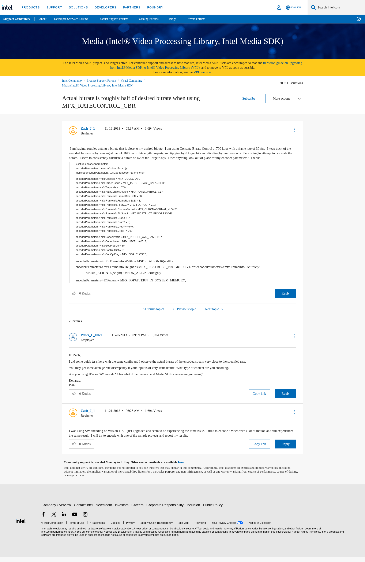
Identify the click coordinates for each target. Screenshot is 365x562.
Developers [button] (102, 7)
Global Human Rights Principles (301, 537)
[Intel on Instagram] (85, 519)
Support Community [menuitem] (17, 19)
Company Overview (56, 509)
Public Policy (213, 509)
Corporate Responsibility (166, 509)
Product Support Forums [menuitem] (119, 19)
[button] (294, 129)
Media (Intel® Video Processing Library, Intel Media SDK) (98, 85)
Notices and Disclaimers (117, 537)
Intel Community (73, 80)
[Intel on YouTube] (74, 519)
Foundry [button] (150, 7)
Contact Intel (84, 509)
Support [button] (53, 7)
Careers (138, 509)
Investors (122, 509)
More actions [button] (282, 98)
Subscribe (249, 98)
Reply (285, 298)
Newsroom (105, 509)
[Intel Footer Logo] (21, 525)
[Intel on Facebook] (43, 519)
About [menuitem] (44, 19)
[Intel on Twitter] (53, 519)
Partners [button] (127, 7)
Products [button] (30, 7)
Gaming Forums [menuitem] (156, 19)
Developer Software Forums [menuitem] (74, 19)
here (184, 467)
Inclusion (194, 509)
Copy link (259, 398)
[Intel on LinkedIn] (64, 519)
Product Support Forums (105, 80)
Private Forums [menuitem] (205, 19)
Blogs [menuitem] (181, 19)
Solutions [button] (76, 7)
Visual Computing (137, 80)
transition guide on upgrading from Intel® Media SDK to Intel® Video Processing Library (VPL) (196, 65)
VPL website (205, 72)
